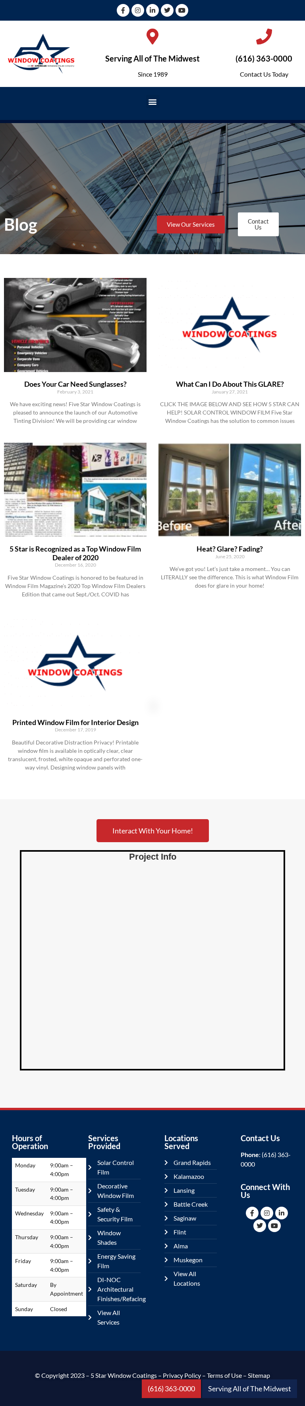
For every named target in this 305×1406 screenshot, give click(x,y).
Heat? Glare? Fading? (230, 548)
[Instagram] (137, 10)
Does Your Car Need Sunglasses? (75, 384)
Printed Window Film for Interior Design (75, 722)
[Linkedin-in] (152, 10)
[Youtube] (182, 10)
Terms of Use (224, 1375)
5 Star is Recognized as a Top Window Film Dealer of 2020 (75, 553)
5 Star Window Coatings (124, 1375)
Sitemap (259, 1375)
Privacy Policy (182, 1375)
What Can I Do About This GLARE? (230, 384)
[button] (152, 101)
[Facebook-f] (123, 10)
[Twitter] (167, 10)
